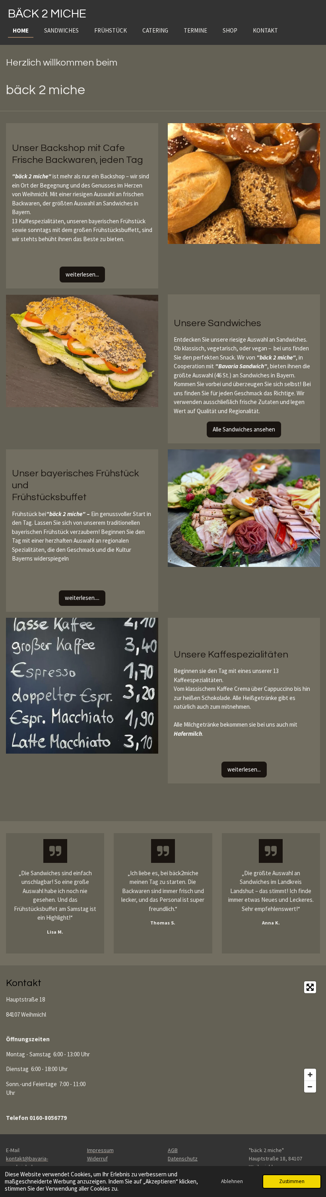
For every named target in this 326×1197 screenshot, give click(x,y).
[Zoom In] (310, 1075)
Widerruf (97, 1158)
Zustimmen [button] (292, 1181)
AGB (173, 1150)
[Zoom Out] (310, 1087)
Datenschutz (183, 1158)
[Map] (211, 1036)
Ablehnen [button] (232, 1181)
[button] (151, 301)
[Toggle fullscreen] (310, 987)
